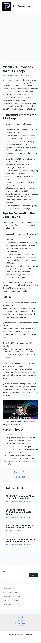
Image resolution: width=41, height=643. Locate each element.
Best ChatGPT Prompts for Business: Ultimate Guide (19, 526)
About (20, 617)
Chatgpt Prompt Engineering (13, 596)
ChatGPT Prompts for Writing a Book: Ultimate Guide (18, 511)
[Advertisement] (20, 34)
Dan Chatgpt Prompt (10, 600)
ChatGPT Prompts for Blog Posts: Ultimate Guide (19, 497)
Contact (21, 620)
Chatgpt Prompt (9, 588)
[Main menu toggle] (36, 6)
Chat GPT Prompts (11, 501)
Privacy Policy (20, 623)
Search (5, 571)
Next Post (20, 477)
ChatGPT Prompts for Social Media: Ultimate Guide (20, 540)
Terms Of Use (20, 626)
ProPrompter (21, 6)
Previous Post (20, 472)
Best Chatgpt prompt (11, 592)
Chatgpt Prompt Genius (12, 604)
